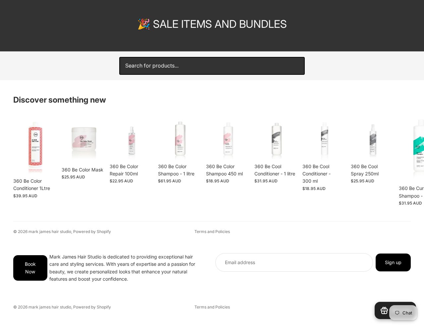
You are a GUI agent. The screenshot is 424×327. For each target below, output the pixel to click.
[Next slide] (403, 160)
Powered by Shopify (92, 231)
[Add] (47, 164)
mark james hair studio (49, 231)
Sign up (393, 262)
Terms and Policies (212, 231)
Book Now (30, 267)
